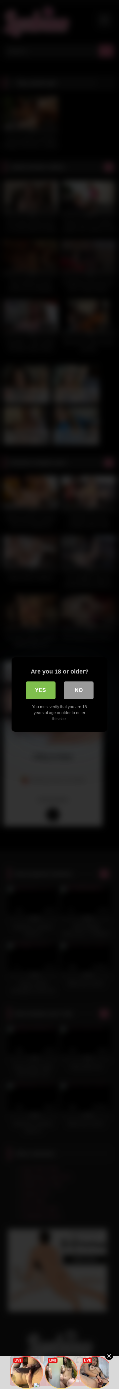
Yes (40, 690)
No (79, 690)
